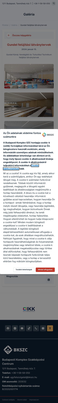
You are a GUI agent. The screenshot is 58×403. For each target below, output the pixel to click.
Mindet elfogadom (45, 270)
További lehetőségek (24, 270)
